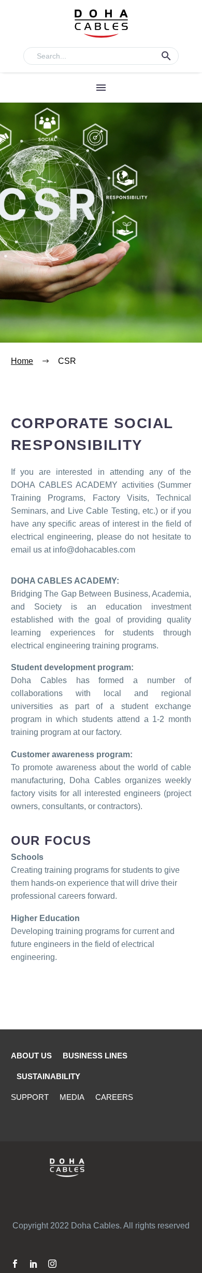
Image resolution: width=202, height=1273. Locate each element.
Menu (101, 87)
